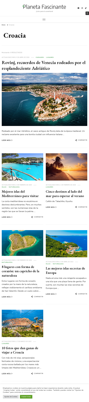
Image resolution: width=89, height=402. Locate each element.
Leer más (6, 140)
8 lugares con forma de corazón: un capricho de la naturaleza (20, 271)
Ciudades (40, 57)
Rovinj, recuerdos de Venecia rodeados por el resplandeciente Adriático (43, 65)
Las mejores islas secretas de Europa (65, 270)
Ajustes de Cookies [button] (10, 397)
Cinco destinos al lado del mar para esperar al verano (65, 193)
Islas (4, 187)
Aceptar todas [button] (26, 397)
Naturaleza (14, 187)
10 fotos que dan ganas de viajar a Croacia (20, 350)
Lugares (50, 57)
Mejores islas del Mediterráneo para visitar (20, 193)
